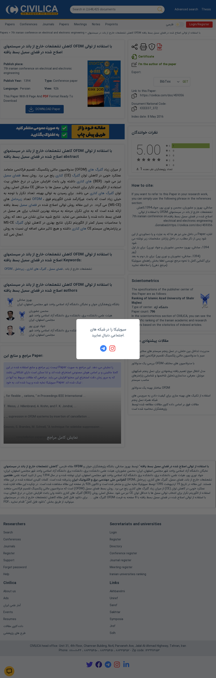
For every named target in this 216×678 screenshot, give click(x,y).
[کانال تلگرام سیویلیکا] (103, 348)
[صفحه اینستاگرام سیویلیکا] (112, 348)
